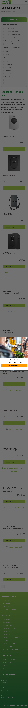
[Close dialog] (27, 338)
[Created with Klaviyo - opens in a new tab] (13, 370)
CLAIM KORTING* (14, 365)
